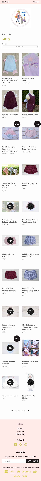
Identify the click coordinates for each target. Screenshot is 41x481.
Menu (6, 2)
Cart (37, 2)
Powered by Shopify (32, 467)
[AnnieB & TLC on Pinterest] (20, 445)
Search (20, 428)
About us (20, 431)
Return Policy (20, 434)
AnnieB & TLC (19, 467)
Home (4, 34)
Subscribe (33, 461)
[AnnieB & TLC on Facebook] (15, 445)
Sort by (4, 44)
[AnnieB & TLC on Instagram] (25, 445)
